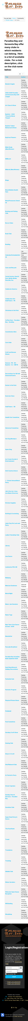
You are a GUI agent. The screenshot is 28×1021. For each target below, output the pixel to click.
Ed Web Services (17, 1016)
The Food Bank (9, 828)
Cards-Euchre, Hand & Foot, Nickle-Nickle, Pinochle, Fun (12, 278)
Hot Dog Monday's (11, 439)
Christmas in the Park (12, 310)
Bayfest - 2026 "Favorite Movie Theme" (10, 116)
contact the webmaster (15, 996)
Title (6, 77)
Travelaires (8, 850)
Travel (7, 839)
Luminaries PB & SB (11, 567)
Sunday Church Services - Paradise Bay (11, 796)
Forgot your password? (14, 982)
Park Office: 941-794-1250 (14, 998)
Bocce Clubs (9, 223)
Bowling (7, 244)
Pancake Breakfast (11, 647)
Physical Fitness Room (12, 700)
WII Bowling (8, 903)
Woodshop (8, 914)
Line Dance (8, 556)
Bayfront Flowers (10, 137)
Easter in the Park (10, 385)
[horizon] (14, 932)
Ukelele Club (9, 871)
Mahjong (8, 578)
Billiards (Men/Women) (12, 169)
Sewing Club (9, 743)
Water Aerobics (10, 882)
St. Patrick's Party (10, 775)
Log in (14, 976)
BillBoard (8, 159)
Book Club (8, 233)
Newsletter (8, 636)
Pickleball (8, 711)
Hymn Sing (8, 449)
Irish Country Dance (11, 471)
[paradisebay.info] (14, 5)
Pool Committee (10, 722)
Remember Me (11, 974)
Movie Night (9, 593)
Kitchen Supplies (10, 503)
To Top (14, 1007)
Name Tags (8, 615)
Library (7, 545)
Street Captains (10, 786)
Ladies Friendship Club (12, 535)
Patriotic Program (10, 689)
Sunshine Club (9, 807)
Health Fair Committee (12, 417)
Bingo (7, 180)
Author (23, 77)
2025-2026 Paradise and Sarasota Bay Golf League (12, 94)
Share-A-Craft (9, 754)
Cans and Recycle (10, 267)
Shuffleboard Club (11, 764)
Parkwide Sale (9, 679)
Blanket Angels (10, 84)
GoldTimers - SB (10, 406)
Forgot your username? (13, 983)
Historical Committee (11, 428)
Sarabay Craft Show (11, 732)
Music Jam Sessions (11, 604)
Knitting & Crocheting (12, 513)
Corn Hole (8, 342)
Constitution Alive (10, 332)
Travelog (8, 861)
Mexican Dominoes (11, 585)
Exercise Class (9, 396)
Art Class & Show (10, 105)
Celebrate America (11, 289)
